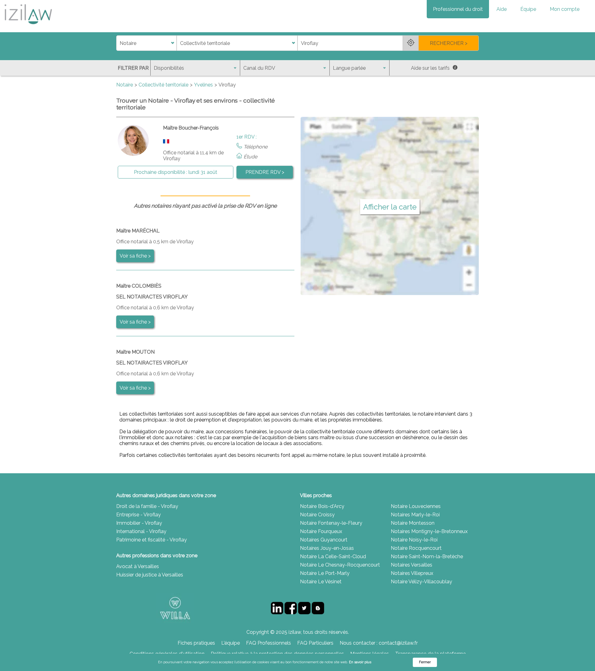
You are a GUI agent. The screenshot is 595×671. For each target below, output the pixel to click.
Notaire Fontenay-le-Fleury (331, 523)
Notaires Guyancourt (323, 540)
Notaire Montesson (412, 523)
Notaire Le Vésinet (321, 582)
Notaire (124, 85)
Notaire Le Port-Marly (325, 573)
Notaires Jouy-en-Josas (327, 548)
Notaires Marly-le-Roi (415, 515)
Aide (501, 9)
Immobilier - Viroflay (139, 523)
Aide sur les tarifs (430, 68)
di (118, 43)
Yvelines (203, 85)
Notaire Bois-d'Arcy (322, 506)
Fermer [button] (425, 662)
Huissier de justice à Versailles (149, 575)
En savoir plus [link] (360, 662)
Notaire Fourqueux (321, 531)
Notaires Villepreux (412, 573)
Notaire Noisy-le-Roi (414, 540)
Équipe (528, 9)
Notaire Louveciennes (416, 506)
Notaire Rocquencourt (416, 548)
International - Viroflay (141, 531)
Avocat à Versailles (137, 566)
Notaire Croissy (317, 515)
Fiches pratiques (196, 643)
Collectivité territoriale (163, 85)
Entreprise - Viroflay (138, 515)
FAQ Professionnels (268, 643)
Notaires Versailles (411, 565)
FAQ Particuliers (315, 643)
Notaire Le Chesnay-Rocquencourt (340, 565)
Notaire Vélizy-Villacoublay (421, 582)
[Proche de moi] (410, 43)
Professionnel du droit (458, 9)
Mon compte (565, 9)
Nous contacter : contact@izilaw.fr (379, 643)
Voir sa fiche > (135, 256)
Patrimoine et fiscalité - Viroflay (151, 540)
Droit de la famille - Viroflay (147, 506)
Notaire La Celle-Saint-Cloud (333, 556)
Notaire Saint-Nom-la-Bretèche (427, 556)
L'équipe (230, 643)
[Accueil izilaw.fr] (28, 26)
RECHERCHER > (448, 43)
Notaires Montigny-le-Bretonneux (429, 531)
